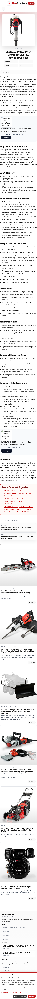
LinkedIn (7, 65)
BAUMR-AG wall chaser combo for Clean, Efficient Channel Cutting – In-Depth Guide (17, 771)
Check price (7, 451)
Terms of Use (6, 935)
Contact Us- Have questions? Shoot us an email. (15, 927)
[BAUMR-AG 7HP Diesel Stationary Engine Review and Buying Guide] (18, 863)
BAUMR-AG (10, 520)
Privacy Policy (6, 931)
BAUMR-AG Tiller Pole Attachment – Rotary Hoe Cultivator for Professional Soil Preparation (18, 501)
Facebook (7, 61)
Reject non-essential (20, 996)
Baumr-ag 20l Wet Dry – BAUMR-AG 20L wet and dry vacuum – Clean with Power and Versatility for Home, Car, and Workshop (18, 509)
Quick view (32, 602)
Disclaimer (5, 939)
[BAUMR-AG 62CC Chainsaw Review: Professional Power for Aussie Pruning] (18, 567)
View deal (6, 138)
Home (7, 970)
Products (16, 520)
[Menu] (3, 9)
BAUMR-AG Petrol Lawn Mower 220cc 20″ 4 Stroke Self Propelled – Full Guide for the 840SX (17, 830)
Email (21, 65)
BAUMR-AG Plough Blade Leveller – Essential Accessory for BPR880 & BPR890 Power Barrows (17, 711)
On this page (5, 72)
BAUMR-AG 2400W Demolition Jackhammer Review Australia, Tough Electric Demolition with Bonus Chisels (17, 651)
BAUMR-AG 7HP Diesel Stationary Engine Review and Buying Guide (16, 888)
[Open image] (18, 30)
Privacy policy (16, 992)
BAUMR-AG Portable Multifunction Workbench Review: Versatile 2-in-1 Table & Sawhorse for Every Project (18, 493)
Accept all (31, 996)
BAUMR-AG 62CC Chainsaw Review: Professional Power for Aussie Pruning (15, 592)
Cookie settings (5, 992)
